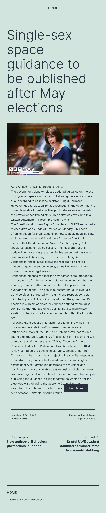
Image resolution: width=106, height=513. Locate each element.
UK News (90, 415)
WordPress (37, 499)
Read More (76, 388)
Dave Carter (20, 418)
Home (53, 8)
